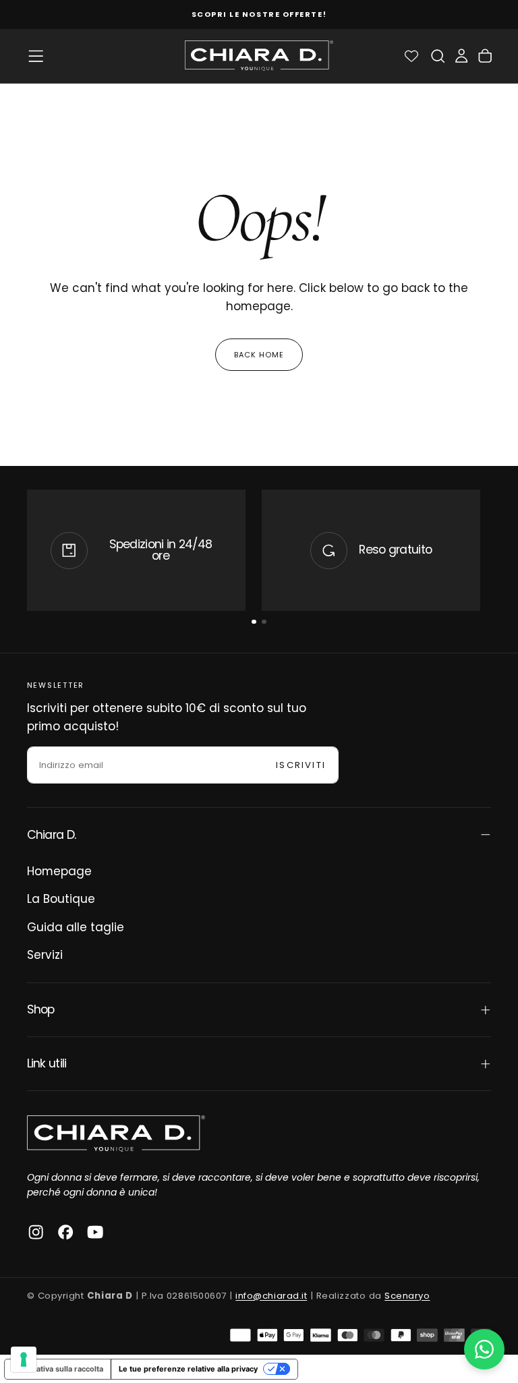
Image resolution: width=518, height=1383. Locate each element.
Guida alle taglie (75, 927)
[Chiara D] (116, 1133)
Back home (259, 354)
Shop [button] (41, 1009)
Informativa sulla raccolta (57, 1369)
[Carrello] (485, 55)
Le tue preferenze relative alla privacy (188, 1369)
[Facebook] (65, 1232)
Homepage (59, 871)
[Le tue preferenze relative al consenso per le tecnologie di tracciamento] (23, 1359)
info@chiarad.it (271, 1295)
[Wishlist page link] (411, 56)
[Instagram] (36, 1232)
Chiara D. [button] (51, 835)
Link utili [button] (47, 1063)
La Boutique (61, 899)
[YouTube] (95, 1232)
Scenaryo (407, 1295)
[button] (36, 56)
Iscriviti (301, 765)
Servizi (45, 955)
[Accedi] (461, 55)
